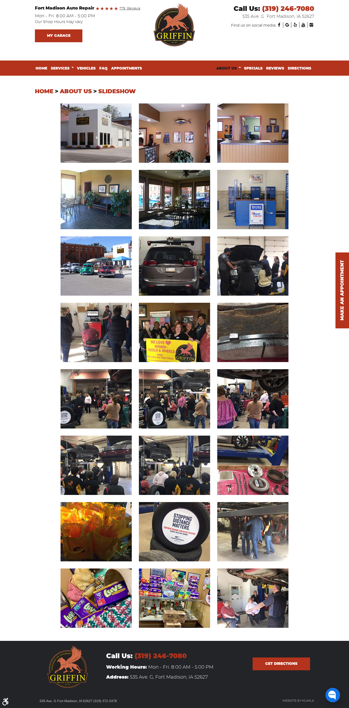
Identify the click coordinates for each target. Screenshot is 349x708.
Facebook (279, 25)
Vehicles (86, 68)
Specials (253, 68)
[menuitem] (42, 68)
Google (287, 25)
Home (41, 68)
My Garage (59, 35)
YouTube (303, 25)
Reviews (275, 68)
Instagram (311, 25)
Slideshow (117, 91)
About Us (226, 68)
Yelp (295, 25)
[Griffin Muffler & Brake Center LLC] (174, 25)
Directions (299, 68)
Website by (298, 701)
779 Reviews (129, 8)
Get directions (281, 664)
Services (60, 68)
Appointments (126, 68)
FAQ (103, 68)
